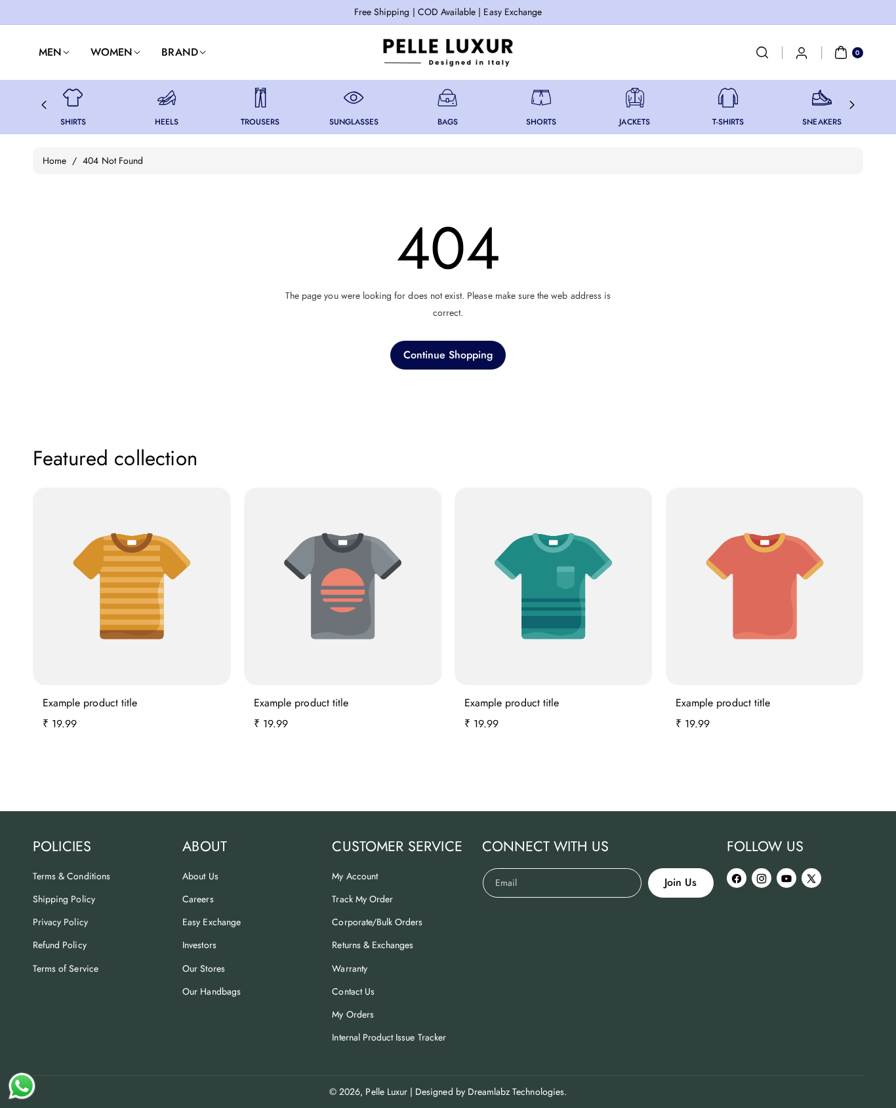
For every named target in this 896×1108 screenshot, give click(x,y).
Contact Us (353, 991)
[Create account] (801, 52)
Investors (199, 944)
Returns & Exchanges (372, 944)
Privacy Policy (60, 921)
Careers (197, 899)
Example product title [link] (90, 702)
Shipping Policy (64, 899)
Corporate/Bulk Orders (377, 921)
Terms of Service (65, 968)
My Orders (352, 1014)
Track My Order (362, 899)
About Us (200, 876)
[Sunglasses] (353, 97)
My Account (355, 876)
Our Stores (203, 968)
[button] (762, 52)
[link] (72, 97)
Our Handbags (211, 991)
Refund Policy (60, 944)
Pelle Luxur (386, 1091)
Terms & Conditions (71, 876)
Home (54, 160)
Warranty (349, 968)
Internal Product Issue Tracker (389, 1037)
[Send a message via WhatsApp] (22, 1086)
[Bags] (447, 97)
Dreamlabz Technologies (516, 1091)
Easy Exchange (211, 921)
